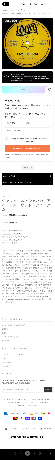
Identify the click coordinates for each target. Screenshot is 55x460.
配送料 (4, 333)
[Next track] (34, 453)
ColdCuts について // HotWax (14, 354)
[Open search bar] (35, 4)
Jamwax (13, 223)
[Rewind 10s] (15, 453)
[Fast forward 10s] (40, 453)
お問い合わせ (6, 362)
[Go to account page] (29, 4)
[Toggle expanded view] (51, 453)
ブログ (4, 358)
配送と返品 (6, 340)
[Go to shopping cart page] (41, 4)
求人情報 (5, 366)
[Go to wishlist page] (24, 4)
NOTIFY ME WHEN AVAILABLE (27, 148)
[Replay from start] (20, 453)
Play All (26, 167)
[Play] (27, 453)
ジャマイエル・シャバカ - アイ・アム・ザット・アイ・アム (26, 13)
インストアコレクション (10, 337)
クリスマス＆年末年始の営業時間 (13, 325)
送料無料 (5, 329)
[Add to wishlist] (49, 89)
